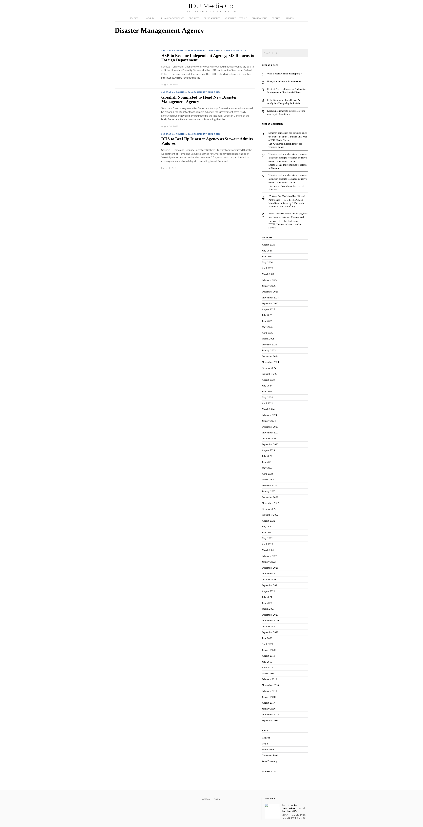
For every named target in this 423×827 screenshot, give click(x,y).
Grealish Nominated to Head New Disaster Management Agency (199, 99)
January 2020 (269, 650)
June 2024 (267, 391)
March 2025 (268, 338)
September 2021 (270, 585)
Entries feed (268, 749)
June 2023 (267, 462)
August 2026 (268, 244)
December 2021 (270, 567)
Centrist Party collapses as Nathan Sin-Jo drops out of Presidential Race (287, 91)
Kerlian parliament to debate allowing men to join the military (286, 112)
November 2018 (270, 685)
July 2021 (267, 597)
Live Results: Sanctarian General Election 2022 (293, 808)
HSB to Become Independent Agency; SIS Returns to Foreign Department (207, 57)
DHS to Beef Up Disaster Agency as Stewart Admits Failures (207, 141)
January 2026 (269, 286)
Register (266, 737)
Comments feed (270, 755)
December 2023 (270, 426)
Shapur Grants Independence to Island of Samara (288, 166)
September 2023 (270, 444)
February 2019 (269, 679)
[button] (304, 53)
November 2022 (270, 503)
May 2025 (267, 327)
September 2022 (270, 515)
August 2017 (268, 702)
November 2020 (270, 620)
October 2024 (269, 368)
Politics (134, 18)
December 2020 (270, 614)
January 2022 (269, 561)
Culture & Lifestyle (236, 18)
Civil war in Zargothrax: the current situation (286, 188)
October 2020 (269, 626)
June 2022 (267, 532)
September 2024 (270, 374)
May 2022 (267, 538)
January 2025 (269, 350)
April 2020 (267, 644)
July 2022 (267, 526)
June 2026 (267, 256)
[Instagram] (125, 800)
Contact (207, 799)
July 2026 (267, 250)
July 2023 (267, 456)
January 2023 (269, 491)
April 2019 (267, 667)
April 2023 (267, 473)
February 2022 (269, 556)
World (150, 18)
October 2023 (269, 438)
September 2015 (270, 720)
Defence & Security (234, 50)
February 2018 (269, 691)
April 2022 (267, 544)
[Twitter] (121, 800)
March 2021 (268, 608)
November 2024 (270, 362)
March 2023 (268, 479)
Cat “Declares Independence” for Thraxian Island (285, 145)
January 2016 (269, 708)
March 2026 (268, 274)
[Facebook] (117, 800)
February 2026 (269, 280)
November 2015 (270, 714)
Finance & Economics (172, 18)
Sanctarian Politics (173, 50)
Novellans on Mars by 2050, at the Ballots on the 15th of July (286, 205)
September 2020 (270, 632)
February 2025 (269, 344)
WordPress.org (269, 761)
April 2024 (267, 403)
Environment (259, 18)
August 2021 (268, 591)
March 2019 (268, 673)
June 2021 (267, 603)
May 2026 (267, 262)
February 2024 (269, 415)
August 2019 (268, 655)
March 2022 (268, 550)
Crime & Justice (212, 18)
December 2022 (270, 497)
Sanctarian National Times (204, 50)
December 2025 (270, 291)
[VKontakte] (134, 800)
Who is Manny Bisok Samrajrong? (284, 73)
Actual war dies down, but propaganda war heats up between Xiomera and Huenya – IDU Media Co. (288, 217)
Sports (289, 18)
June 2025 (267, 321)
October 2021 (269, 579)
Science (276, 18)
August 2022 (268, 520)
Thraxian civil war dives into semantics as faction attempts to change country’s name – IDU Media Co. (288, 158)
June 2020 (267, 638)
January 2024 (269, 421)
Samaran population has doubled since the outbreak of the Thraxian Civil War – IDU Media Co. (288, 137)
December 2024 (270, 356)
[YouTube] (130, 800)
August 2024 (268, 380)
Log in (265, 743)
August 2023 (268, 450)
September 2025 (270, 303)
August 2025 (268, 309)
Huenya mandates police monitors (284, 81)
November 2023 (270, 432)
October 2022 (269, 509)
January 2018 (269, 697)
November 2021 (270, 573)
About (218, 799)
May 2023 (267, 468)
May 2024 (267, 397)
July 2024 (267, 385)
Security (194, 18)
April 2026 (267, 268)
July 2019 (267, 661)
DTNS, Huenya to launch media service (285, 226)
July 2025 (267, 315)
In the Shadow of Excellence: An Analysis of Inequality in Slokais (284, 102)
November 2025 (270, 297)
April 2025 (267, 333)
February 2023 (269, 485)
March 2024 (268, 409)
